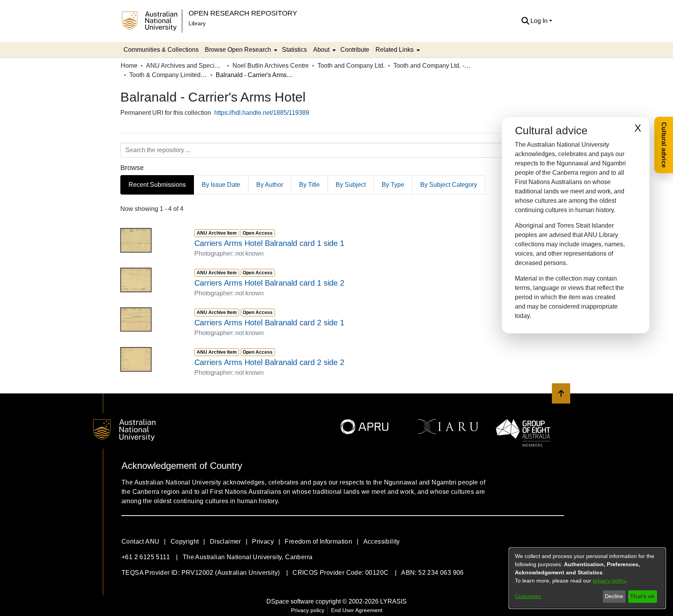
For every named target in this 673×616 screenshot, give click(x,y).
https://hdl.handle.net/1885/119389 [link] (261, 112)
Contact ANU (140, 541)
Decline (614, 596)
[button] (525, 21)
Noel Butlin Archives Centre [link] (271, 65)
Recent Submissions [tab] (157, 184)
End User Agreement (356, 610)
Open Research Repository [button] (243, 13)
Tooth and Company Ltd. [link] (351, 65)
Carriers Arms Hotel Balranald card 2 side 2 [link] (269, 362)
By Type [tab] (393, 184)
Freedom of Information (318, 541)
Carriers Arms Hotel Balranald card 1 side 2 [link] (269, 283)
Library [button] (197, 23)
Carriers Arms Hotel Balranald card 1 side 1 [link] (269, 243)
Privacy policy (307, 610)
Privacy (263, 541)
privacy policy (609, 580)
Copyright (185, 541)
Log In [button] (539, 21)
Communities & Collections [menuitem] (161, 49)
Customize (528, 596)
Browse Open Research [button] (238, 49)
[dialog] (587, 578)
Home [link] (129, 65)
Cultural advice (664, 145)
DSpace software (290, 601)
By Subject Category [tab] (448, 184)
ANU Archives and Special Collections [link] (185, 65)
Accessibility (381, 541)
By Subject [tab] (351, 184)
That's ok (642, 596)
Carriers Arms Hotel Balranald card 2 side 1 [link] (269, 322)
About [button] (321, 49)
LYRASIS (393, 601)
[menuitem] (240, 50)
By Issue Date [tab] (221, 184)
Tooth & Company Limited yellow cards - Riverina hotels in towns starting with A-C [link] (168, 75)
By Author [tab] (269, 184)
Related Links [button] (394, 49)
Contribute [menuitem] (354, 49)
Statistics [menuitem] (294, 49)
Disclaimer (225, 541)
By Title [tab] (309, 184)
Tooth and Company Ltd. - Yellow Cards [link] (432, 65)
